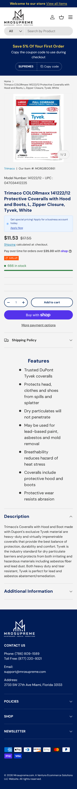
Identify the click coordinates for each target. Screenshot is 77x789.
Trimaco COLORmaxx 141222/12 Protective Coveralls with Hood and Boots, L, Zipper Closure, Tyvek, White (36, 86)
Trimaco (9, 168)
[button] (61, 17)
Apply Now (16, 228)
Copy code (51, 66)
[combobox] (38, 31)
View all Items (56, 3)
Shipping (10, 244)
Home (7, 81)
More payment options (39, 325)
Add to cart (52, 302)
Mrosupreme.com (24, 775)
